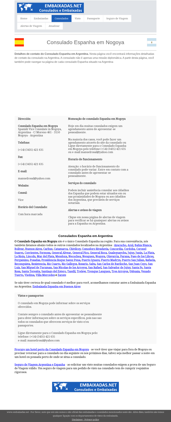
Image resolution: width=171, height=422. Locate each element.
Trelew (81, 271)
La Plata (149, 252)
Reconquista (22, 263)
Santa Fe (137, 267)
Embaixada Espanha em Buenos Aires (56, 286)
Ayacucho (120, 245)
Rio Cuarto (53, 263)
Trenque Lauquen (98, 271)
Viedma (29, 275)
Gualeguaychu (117, 252)
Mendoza (61, 256)
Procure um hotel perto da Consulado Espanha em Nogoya (52, 349)
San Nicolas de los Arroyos (70, 267)
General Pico (80, 252)
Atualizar (54, 26)
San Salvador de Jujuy (117, 267)
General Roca (98, 252)
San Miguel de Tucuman (36, 267)
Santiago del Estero (53, 271)
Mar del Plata (45, 256)
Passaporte (93, 18)
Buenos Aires (33, 248)
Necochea (74, 256)
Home (23, 18)
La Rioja (20, 256)
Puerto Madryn (111, 260)
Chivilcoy (75, 248)
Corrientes (31, 252)
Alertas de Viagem (31, 26)
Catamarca (61, 248)
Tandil (71, 271)
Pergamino (22, 260)
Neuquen (88, 256)
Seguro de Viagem (117, 18)
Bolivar (19, 248)
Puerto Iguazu (91, 260)
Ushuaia (134, 271)
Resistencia (38, 263)
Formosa (45, 252)
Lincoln (31, 256)
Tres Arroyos (120, 271)
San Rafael (95, 267)
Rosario (83, 263)
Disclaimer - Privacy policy (85, 419)
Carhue (48, 248)
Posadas (35, 260)
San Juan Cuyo (137, 263)
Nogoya (100, 256)
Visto (78, 18)
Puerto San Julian (133, 260)
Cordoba (129, 248)
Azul (130, 245)
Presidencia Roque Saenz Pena (60, 260)
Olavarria (113, 256)
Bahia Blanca (143, 245)
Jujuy (131, 252)
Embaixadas (41, 18)
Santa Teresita (31, 271)
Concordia (116, 248)
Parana (124, 256)
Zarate (62, 275)
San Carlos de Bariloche (112, 263)
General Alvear (61, 252)
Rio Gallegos (69, 263)
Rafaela (150, 260)
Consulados (61, 18)
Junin (139, 252)
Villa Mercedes (45, 275)
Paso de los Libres (142, 256)
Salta (92, 263)
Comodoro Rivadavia (95, 248)
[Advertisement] (85, 88)
